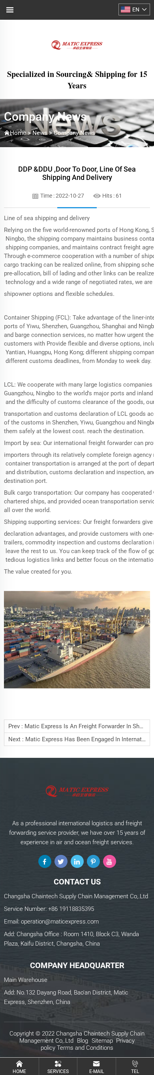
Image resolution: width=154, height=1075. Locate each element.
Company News (74, 132)
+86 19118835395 (71, 908)
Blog (82, 1040)
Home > (21, 132)
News (39, 132)
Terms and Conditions (85, 1047)
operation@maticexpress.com (60, 921)
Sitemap (102, 1040)
